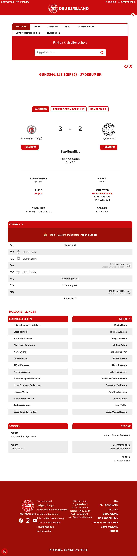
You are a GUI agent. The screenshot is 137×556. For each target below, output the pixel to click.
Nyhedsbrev (22, 2)
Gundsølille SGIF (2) (31, 139)
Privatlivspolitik (45, 527)
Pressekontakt (44, 501)
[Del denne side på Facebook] (126, 67)
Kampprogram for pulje (68, 109)
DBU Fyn (113, 510)
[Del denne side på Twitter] (130, 67)
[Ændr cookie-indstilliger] (4, 551)
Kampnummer (38, 179)
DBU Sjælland (109, 527)
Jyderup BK (109, 139)
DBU (115, 501)
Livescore (52, 33)
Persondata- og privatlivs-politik (68, 550)
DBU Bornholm (109, 505)
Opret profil (128, 2)
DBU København (108, 518)
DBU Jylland (110, 514)
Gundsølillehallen (102, 194)
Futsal (114, 531)
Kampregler (98, 109)
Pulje (38, 190)
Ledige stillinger (45, 505)
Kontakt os (7, 2)
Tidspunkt (38, 208)
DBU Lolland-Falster (105, 523)
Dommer (102, 208)
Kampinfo (41, 109)
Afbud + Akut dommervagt (51, 518)
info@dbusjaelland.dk (80, 517)
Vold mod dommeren (48, 514)
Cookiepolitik (44, 531)
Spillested (102, 190)
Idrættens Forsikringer (49, 523)
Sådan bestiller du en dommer (52, 510)
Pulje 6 (38, 194)
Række (102, 179)
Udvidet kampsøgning (26, 33)
